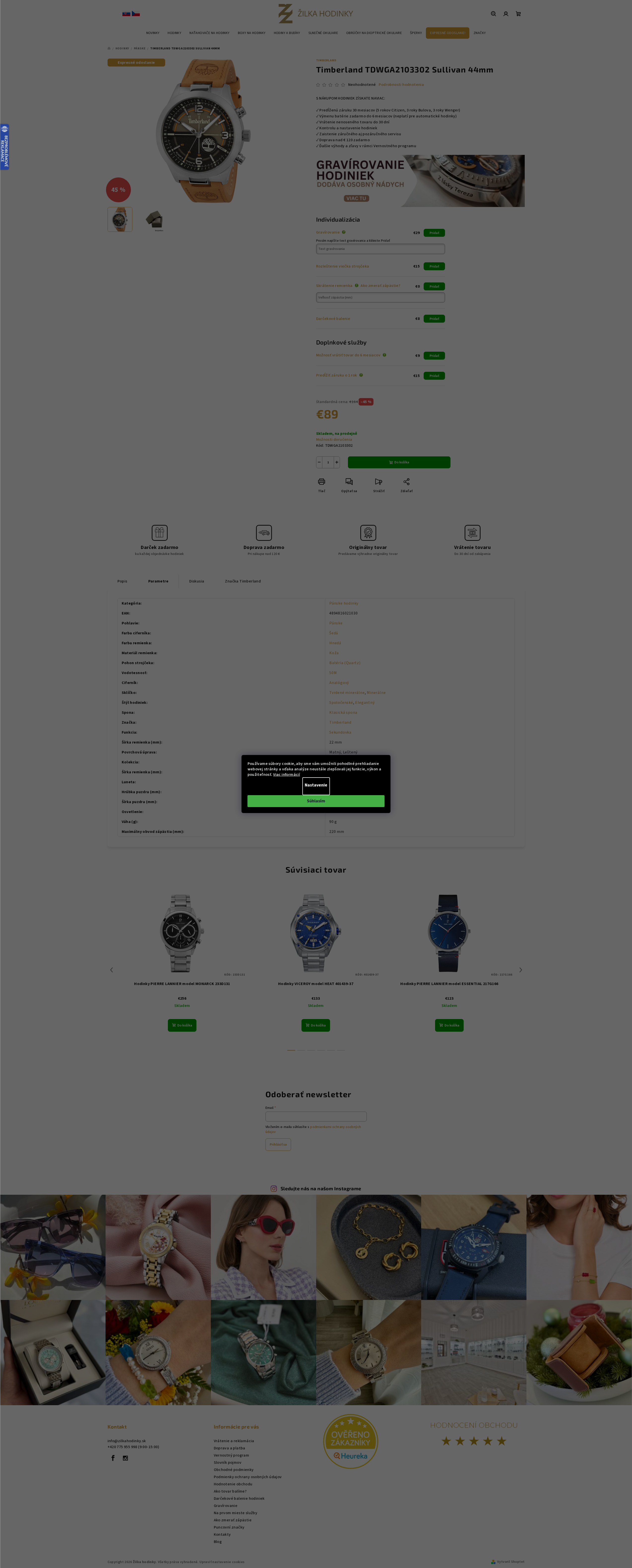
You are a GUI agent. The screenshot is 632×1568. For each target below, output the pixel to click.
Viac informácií (286, 774)
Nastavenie (316, 785)
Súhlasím (316, 801)
